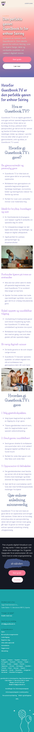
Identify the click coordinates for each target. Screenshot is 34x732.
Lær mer (17, 66)
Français (24, 660)
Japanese (4, 666)
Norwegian (19, 666)
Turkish (3, 668)
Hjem (3, 632)
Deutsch (12, 662)
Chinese (19, 662)
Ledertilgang (29, 3)
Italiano (10, 660)
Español (17, 660)
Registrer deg (5, 640)
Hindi (10, 668)
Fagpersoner (5, 648)
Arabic (9, 664)
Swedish (28, 666)
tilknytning (4, 651)
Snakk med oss (6, 616)
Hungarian (27, 670)
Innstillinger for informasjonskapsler (17, 689)
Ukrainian (4, 672)
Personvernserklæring (10, 695)
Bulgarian (4, 670)
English (3, 660)
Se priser (17, 580)
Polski (26, 662)
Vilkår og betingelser (25, 695)
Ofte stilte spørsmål (7, 643)
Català (16, 664)
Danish (23, 668)
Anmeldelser (5, 645)
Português (4, 662)
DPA (17, 699)
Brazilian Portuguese (16, 672)
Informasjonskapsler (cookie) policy (17, 692)
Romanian (19, 670)
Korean (12, 666)
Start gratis (17, 59)
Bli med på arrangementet (9, 634)
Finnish (22, 664)
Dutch (3, 664)
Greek (11, 670)
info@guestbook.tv (8, 624)
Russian (16, 668)
